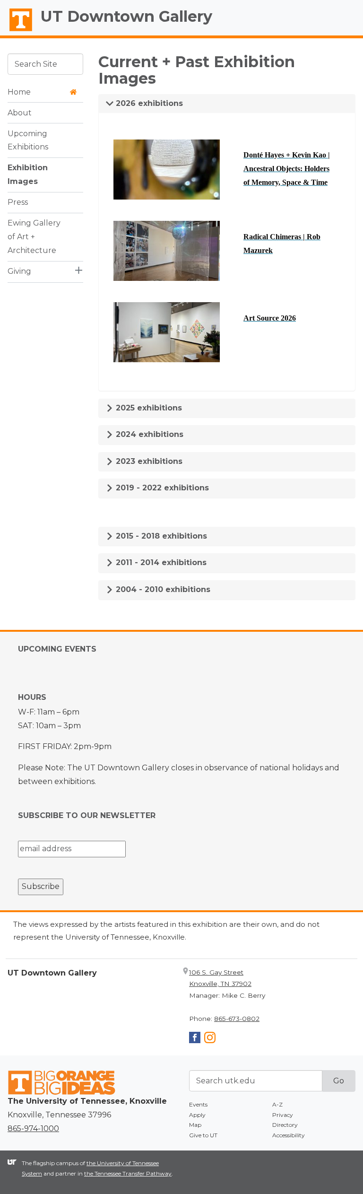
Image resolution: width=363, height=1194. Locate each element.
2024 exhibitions (148, 434)
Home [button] (19, 91)
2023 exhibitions (147, 461)
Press (18, 202)
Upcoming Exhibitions (28, 140)
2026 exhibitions (148, 103)
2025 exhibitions (147, 407)
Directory (285, 1124)
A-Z (277, 1104)
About (20, 112)
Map (195, 1124)
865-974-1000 (33, 1128)
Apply (197, 1114)
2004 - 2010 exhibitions (161, 589)
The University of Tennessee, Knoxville (16, 31)
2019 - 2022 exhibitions (161, 487)
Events (198, 1104)
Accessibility (288, 1135)
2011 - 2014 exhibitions (160, 562)
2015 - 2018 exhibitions (160, 536)
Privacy (282, 1114)
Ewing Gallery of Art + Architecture (34, 236)
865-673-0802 (236, 1018)
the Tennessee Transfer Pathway (128, 1173)
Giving (19, 271)
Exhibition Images (28, 174)
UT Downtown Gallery (126, 16)
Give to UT (203, 1135)
